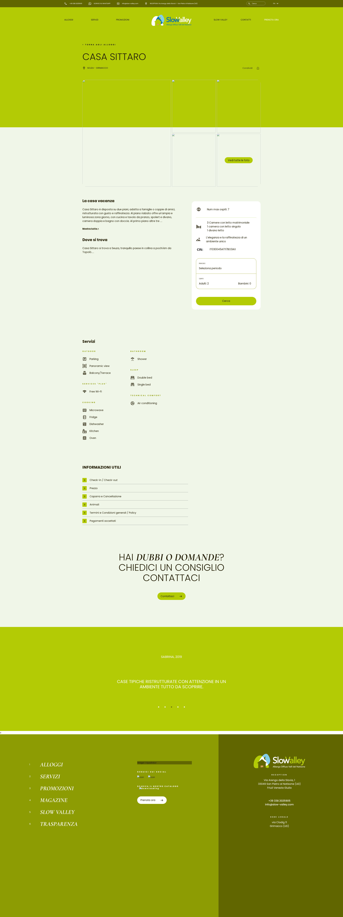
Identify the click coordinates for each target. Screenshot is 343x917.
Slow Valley (220, 19)
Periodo (202, 263)
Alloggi (68, 19)
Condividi (247, 68)
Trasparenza (59, 824)
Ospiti (201, 279)
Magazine (54, 800)
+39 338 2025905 (279, 801)
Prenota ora (271, 19)
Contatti (246, 19)
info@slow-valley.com (279, 804)
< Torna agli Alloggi (99, 45)
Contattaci (168, 596)
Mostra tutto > (90, 228)
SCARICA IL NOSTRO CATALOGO (158, 786)
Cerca (226, 301)
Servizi (94, 19)
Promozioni (122, 19)
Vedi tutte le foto (238, 160)
